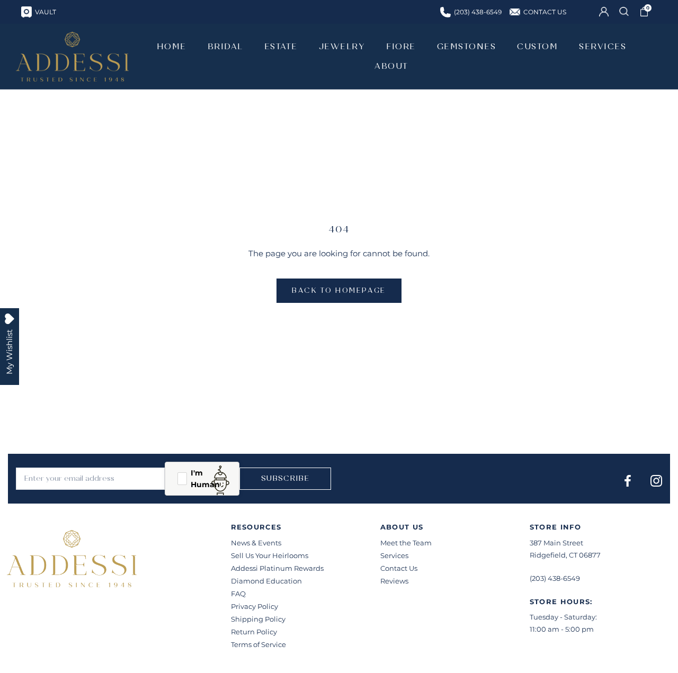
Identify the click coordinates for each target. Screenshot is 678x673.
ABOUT (391, 66)
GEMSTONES (466, 46)
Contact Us (398, 568)
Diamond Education (266, 581)
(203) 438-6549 (555, 578)
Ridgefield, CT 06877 (565, 555)
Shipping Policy (258, 619)
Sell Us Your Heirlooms (269, 555)
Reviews (394, 581)
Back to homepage (339, 290)
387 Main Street (556, 543)
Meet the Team (406, 543)
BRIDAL (225, 46)
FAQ (238, 593)
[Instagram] (656, 480)
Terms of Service (258, 644)
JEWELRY (342, 46)
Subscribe (285, 478)
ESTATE (281, 46)
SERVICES (602, 46)
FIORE (401, 46)
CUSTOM (537, 46)
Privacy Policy (254, 606)
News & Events (256, 543)
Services (394, 555)
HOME (171, 46)
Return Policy (254, 631)
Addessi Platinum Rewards (277, 568)
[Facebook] (628, 480)
